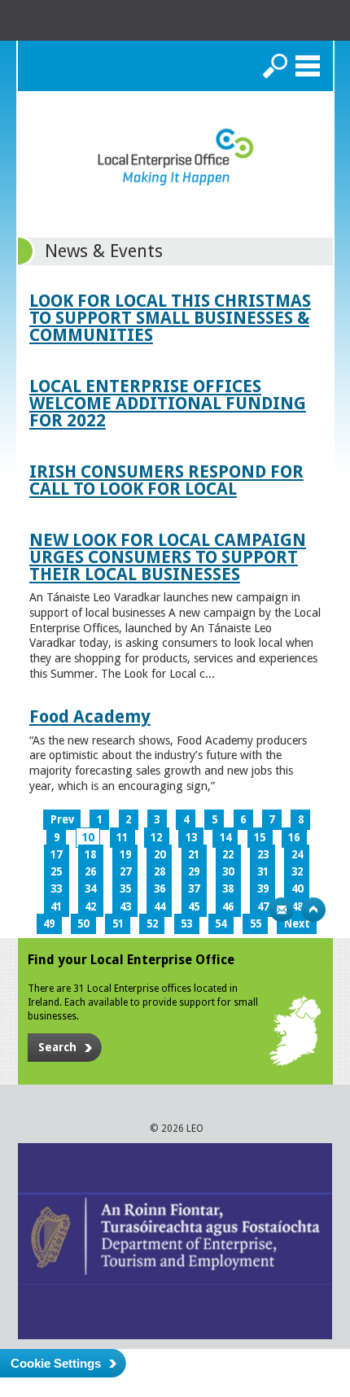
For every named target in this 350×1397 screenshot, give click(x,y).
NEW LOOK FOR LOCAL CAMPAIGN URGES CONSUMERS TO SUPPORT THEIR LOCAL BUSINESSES (167, 557)
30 (228, 872)
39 (263, 889)
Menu (307, 66)
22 (228, 855)
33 (56, 889)
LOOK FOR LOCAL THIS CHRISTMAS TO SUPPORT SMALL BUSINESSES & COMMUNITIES (170, 317)
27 (125, 872)
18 (90, 855)
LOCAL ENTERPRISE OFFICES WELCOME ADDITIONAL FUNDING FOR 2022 (167, 403)
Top (313, 909)
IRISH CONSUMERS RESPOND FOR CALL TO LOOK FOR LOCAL (166, 480)
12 (156, 838)
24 (297, 855)
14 (225, 838)
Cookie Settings (56, 1363)
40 (297, 889)
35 (125, 889)
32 (297, 872)
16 (294, 838)
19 (125, 855)
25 (56, 872)
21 (193, 855)
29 (193, 872)
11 (122, 838)
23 (263, 855)
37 (193, 889)
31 (263, 872)
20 (159, 855)
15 (259, 838)
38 (228, 889)
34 (90, 889)
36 (159, 889)
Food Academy (90, 716)
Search (275, 66)
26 (90, 872)
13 (191, 838)
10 (88, 838)
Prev (62, 820)
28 (159, 872)
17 (56, 855)
